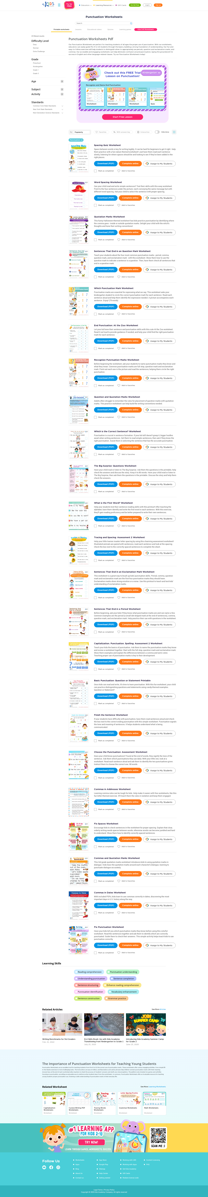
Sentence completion (124, 978)
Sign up (158, 5)
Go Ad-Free (135, 5)
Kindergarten (38, 66)
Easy (35, 44)
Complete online (130, 164)
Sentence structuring (88, 985)
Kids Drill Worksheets (146, 29)
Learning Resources (103, 5)
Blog (77, 1169)
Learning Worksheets (157, 1087)
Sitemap (102, 1169)
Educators (85, 5)
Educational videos (94, 29)
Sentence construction (89, 998)
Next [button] (168, 1029)
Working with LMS (129, 1160)
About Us (79, 1173)
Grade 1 (36, 70)
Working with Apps (130, 1164)
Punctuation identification (90, 991)
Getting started (104, 1178)
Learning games (125, 29)
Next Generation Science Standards (46, 113)
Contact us (80, 1178)
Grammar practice (117, 998)
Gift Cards (121, 5)
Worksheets (80, 1160)
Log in (147, 5)
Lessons (78, 29)
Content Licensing (153, 1160)
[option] (62, 1029)
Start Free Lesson (122, 117)
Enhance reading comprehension (123, 985)
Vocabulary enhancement (124, 991)
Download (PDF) (105, 164)
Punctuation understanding (123, 972)
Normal (35, 48)
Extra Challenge (39, 51)
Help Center (103, 1173)
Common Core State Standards (44, 106)
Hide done (165, 132)
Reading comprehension (90, 972)
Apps (77, 1164)
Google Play (103, 1164)
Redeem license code (131, 1178)
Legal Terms (98, 1190)
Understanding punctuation (91, 978)
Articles (163, 1009)
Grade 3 (36, 73)
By (71, 132)
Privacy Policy (109, 1190)
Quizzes (110, 29)
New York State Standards (42, 109)
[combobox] (81, 132)
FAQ (147, 1164)
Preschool (37, 63)
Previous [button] (40, 1029)
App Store (102, 1160)
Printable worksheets (61, 29)
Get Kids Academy (129, 1169)
